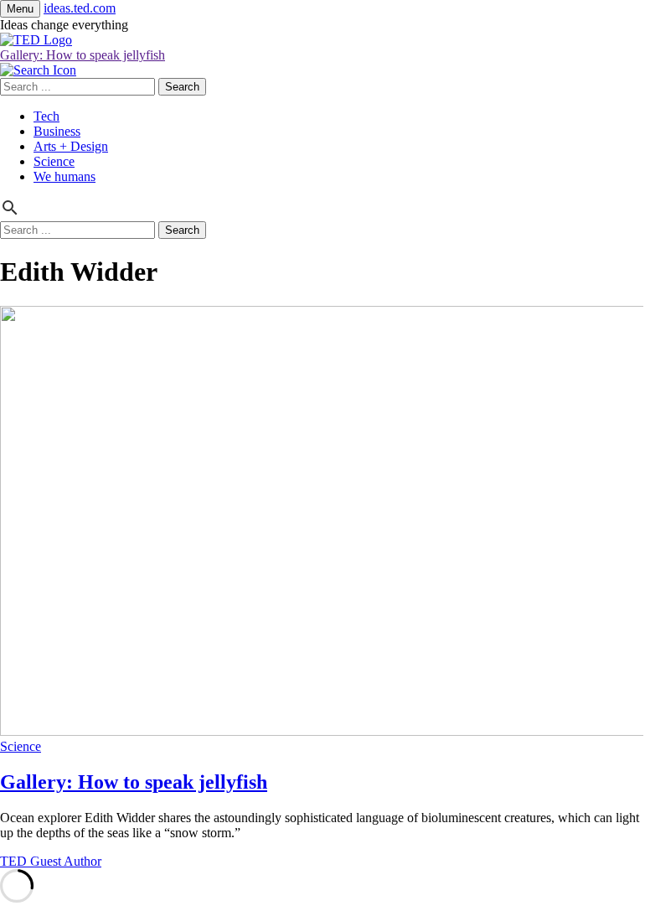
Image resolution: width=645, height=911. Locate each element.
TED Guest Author (50, 861)
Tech (46, 116)
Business (57, 131)
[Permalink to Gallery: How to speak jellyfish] (322, 731)
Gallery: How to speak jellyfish (82, 55)
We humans (64, 176)
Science (54, 161)
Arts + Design (71, 146)
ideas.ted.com (80, 8)
